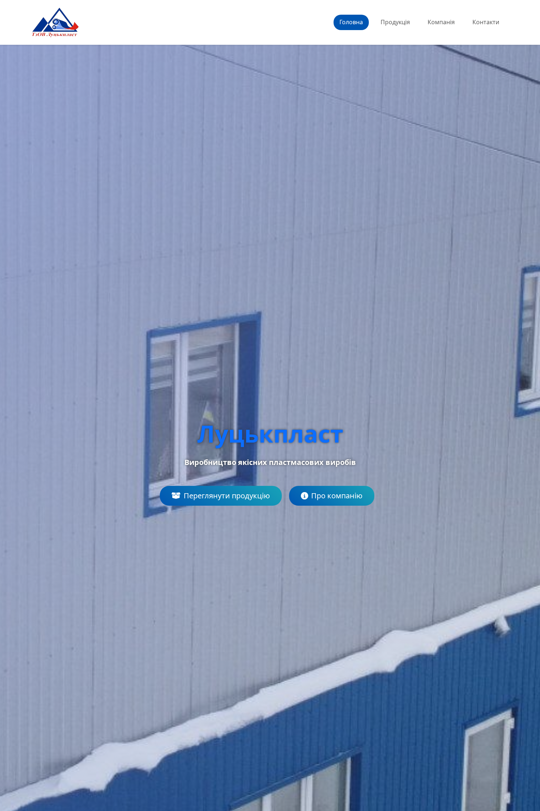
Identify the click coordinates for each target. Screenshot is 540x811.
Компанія (441, 22)
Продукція (395, 22)
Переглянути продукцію (227, 496)
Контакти (485, 22)
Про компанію (337, 496)
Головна (351, 22)
